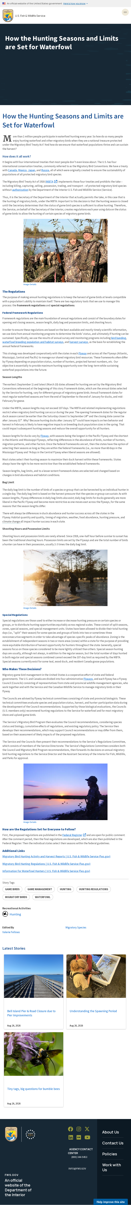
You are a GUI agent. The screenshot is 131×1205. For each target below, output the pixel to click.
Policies (109, 1153)
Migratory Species (76, 927)
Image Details (29, 284)
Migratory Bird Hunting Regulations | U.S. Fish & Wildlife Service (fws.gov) (46, 864)
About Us (110, 1132)
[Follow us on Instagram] (80, 1129)
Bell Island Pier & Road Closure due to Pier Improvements (31, 1013)
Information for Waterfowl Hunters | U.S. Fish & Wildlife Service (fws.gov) (46, 871)
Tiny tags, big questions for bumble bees (33, 1089)
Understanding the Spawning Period (93, 1011)
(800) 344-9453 (79, 1157)
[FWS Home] (8, 15)
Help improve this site (111, 1202)
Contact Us (112, 1143)
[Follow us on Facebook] (71, 1129)
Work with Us (111, 1167)
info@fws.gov (77, 1168)
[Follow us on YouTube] (88, 1137)
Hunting (15, 914)
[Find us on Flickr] (80, 1137)
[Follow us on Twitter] (88, 1129)
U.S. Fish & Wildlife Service (30, 16)
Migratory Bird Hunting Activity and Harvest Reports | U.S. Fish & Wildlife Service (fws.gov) (56, 856)
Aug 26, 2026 (14, 1025)
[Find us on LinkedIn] (72, 1137)
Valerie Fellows (11, 932)
